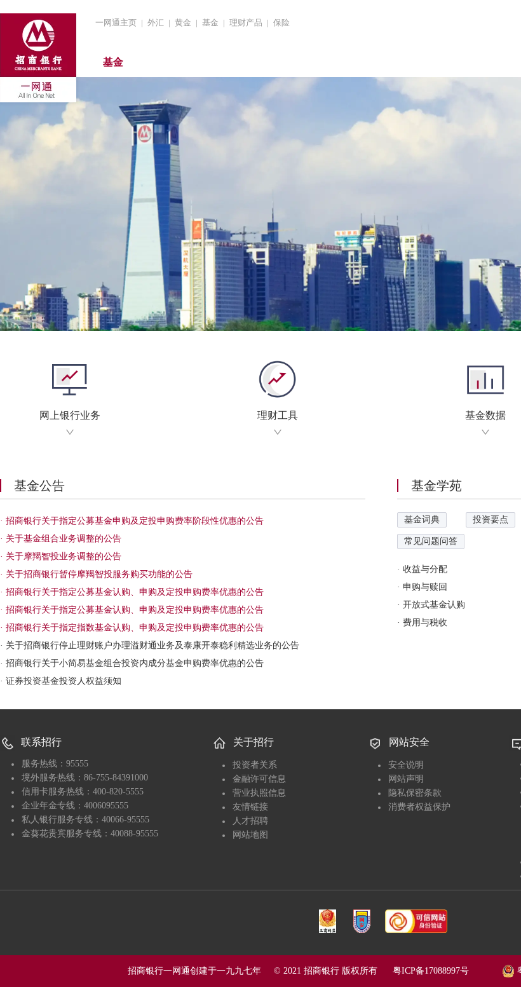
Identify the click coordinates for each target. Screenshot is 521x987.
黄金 (183, 22)
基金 (210, 22)
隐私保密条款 (415, 793)
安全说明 (406, 765)
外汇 (155, 22)
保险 (281, 22)
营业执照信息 (259, 793)
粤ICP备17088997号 (446, 971)
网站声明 (406, 779)
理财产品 (245, 22)
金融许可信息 (259, 779)
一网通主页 (116, 22)
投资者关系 (255, 765)
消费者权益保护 (419, 807)
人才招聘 (250, 821)
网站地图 (250, 835)
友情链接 (250, 807)
